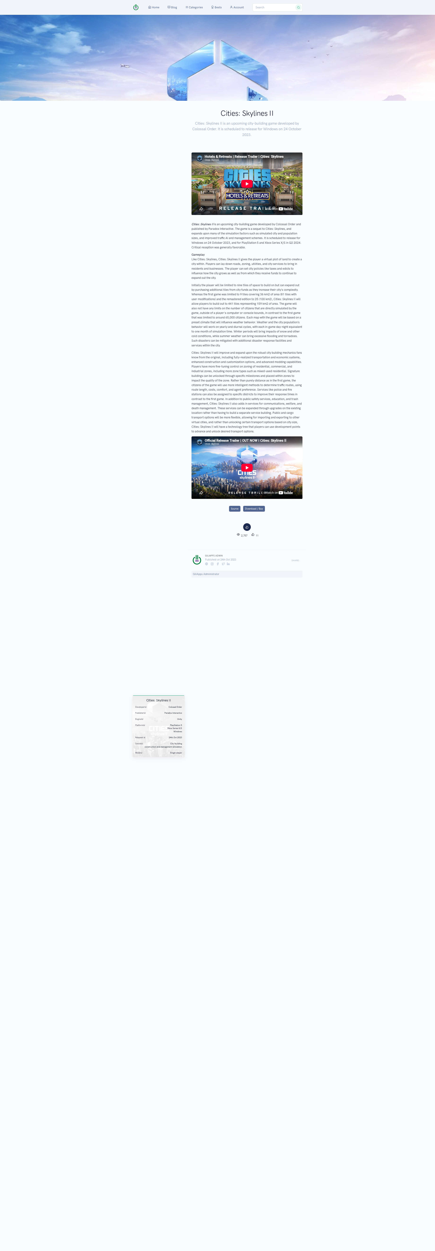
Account (238, 7)
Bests (218, 7)
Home (155, 7)
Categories (195, 7)
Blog (173, 7)
